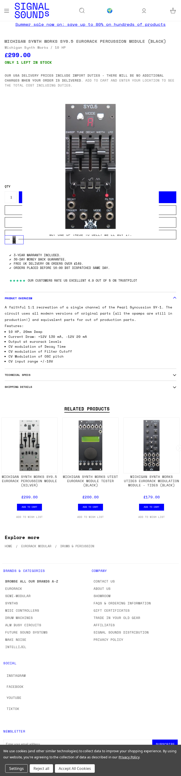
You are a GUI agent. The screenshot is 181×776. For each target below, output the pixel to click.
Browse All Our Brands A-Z (31, 581)
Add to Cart (29, 506)
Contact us (104, 581)
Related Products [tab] (87, 409)
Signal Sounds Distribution (121, 632)
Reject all (41, 768)
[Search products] (82, 10)
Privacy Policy (108, 639)
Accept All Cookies (75, 768)
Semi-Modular (18, 595)
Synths (11, 603)
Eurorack (13, 588)
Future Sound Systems (26, 632)
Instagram (16, 675)
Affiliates (104, 624)
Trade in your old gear (117, 617)
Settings (16, 768)
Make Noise (15, 639)
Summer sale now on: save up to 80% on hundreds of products (90, 24)
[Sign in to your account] (144, 10)
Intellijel (15, 646)
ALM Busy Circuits (23, 624)
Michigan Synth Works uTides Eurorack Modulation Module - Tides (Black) (151, 481)
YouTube (14, 697)
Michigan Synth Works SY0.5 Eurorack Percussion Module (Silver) (29, 481)
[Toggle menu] (6, 10)
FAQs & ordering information (122, 603)
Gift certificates (112, 610)
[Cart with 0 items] (173, 10)
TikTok (13, 708)
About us (102, 588)
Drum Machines (19, 617)
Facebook (15, 686)
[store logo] (32, 10)
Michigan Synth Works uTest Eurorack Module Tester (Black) (90, 481)
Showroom (102, 595)
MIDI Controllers (22, 610)
